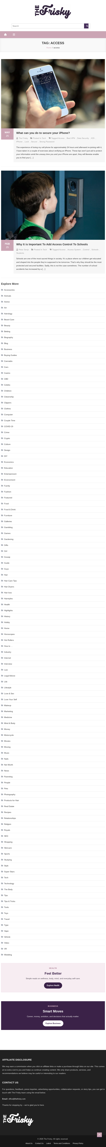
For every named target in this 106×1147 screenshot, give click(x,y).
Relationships (10, 818)
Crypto (7, 438)
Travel (7, 919)
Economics (9, 462)
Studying (8, 860)
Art (5, 308)
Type (6, 925)
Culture (7, 444)
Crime (6, 432)
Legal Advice (9, 676)
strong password (46, 142)
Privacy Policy (78, 1143)
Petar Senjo (24, 249)
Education (8, 468)
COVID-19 (8, 426)
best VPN (71, 138)
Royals (7, 830)
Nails (6, 759)
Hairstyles (8, 598)
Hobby (7, 622)
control (86, 249)
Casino (7, 373)
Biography (8, 337)
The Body (8, 889)
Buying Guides (10, 355)
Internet (7, 658)
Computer (8, 414)
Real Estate (9, 806)
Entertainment (10, 474)
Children (7, 391)
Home (6, 628)
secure (34, 142)
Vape (6, 931)
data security (83, 138)
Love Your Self (10, 699)
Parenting (8, 777)
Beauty (7, 325)
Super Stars (9, 871)
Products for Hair (11, 800)
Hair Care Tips (10, 581)
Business (8, 349)
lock (27, 142)
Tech (44, 138)
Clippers (7, 403)
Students (20, 253)
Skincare (8, 848)
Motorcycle (9, 735)
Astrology (8, 314)
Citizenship (9, 397)
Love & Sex (9, 693)
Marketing (8, 711)
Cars (6, 367)
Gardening (8, 539)
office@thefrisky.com (17, 1099)
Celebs (7, 385)
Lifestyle (7, 687)
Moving (7, 747)
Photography (9, 794)
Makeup (7, 705)
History (7, 616)
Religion (7, 824)
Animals (7, 296)
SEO (6, 836)
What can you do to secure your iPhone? (43, 132)
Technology (9, 883)
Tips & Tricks (9, 901)
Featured (8, 498)
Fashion (7, 492)
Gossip (7, 557)
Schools (95, 249)
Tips (6, 895)
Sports (7, 854)
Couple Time (9, 420)
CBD (6, 379)
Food (6, 503)
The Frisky (23, 138)
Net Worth (8, 765)
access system (74, 249)
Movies (7, 741)
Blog (6, 343)
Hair (6, 575)
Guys (6, 569)
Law (6, 670)
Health (7, 604)
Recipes (7, 812)
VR (5, 949)
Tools (6, 907)
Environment (9, 480)
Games (7, 533)
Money (7, 729)
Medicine (8, 717)
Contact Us (39, 1143)
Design (7, 450)
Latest (48, 1143)
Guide (6, 563)
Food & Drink (10, 509)
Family (7, 486)
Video (6, 943)
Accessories (9, 290)
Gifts (6, 545)
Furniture (8, 515)
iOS (92, 138)
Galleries (8, 521)
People (7, 782)
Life (5, 682)
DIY (5, 456)
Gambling (8, 527)
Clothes (7, 409)
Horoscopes (9, 634)
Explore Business (53, 1023)
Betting (7, 331)
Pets (6, 788)
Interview (8, 664)
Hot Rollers (9, 640)
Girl (5, 551)
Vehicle (7, 937)
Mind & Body (9, 723)
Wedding (8, 955)
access (61, 138)
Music (6, 753)
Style (6, 866)
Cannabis (8, 361)
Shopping (8, 842)
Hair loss (8, 593)
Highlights (8, 610)
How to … (8, 646)
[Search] (86, 25)
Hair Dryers (9, 587)
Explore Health (53, 985)
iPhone (19, 142)
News (6, 771)
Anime (7, 302)
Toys (6, 913)
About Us (29, 1143)
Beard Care (9, 319)
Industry (7, 652)
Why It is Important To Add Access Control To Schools (52, 244)
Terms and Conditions (62, 1143)
